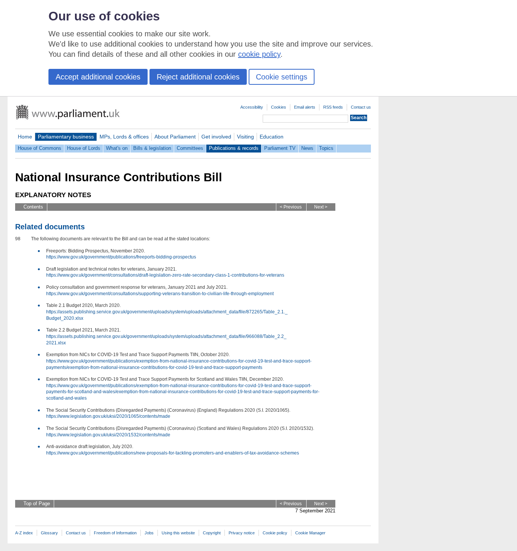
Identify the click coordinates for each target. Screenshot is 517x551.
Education (271, 137)
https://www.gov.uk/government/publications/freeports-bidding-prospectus (121, 257)
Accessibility (251, 107)
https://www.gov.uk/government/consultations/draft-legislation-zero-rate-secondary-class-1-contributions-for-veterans (165, 275)
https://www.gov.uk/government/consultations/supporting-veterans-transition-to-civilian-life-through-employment (160, 293)
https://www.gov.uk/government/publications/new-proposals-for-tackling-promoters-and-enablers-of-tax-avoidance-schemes (172, 453)
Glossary (49, 533)
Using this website (178, 533)
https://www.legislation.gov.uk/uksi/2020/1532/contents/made (108, 435)
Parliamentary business (66, 137)
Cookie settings (281, 77)
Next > (320, 207)
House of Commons (39, 148)
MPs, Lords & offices (124, 137)
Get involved (216, 137)
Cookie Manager (310, 533)
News (307, 148)
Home (25, 137)
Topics (326, 148)
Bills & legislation (152, 148)
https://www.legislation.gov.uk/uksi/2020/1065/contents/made (108, 416)
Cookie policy (275, 533)
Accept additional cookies (98, 77)
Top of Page (36, 503)
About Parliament (175, 137)
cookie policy (259, 54)
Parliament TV (280, 148)
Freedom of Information (115, 533)
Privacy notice (242, 533)
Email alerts (304, 107)
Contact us (361, 107)
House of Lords (83, 148)
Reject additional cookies (198, 77)
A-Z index (24, 533)
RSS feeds (333, 107)
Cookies (278, 107)
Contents (33, 207)
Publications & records (233, 148)
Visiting (245, 137)
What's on (117, 148)
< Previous (291, 207)
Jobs (149, 533)
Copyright (212, 533)
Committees (190, 148)
